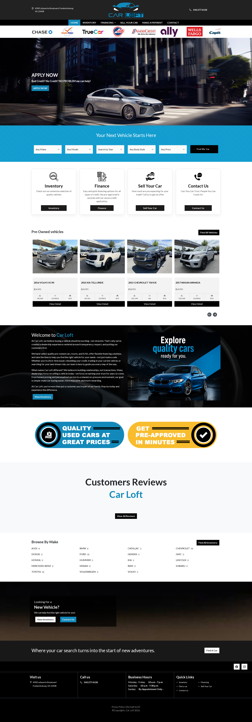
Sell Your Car (42, 88)
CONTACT (173, 22)
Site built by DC (133, 706)
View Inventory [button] (43, 396)
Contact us (183, 690)
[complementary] (243, 713)
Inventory (54, 208)
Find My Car (203, 149)
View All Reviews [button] (126, 516)
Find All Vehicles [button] (208, 232)
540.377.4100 (200, 9)
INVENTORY (89, 22)
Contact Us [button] (68, 619)
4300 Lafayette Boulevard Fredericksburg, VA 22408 (44, 684)
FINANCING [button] (107, 22)
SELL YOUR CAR (129, 22)
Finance (102, 208)
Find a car (183, 686)
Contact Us (198, 208)
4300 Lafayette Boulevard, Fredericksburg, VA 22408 (54, 10)
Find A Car (211, 650)
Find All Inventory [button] (207, 542)
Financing (205, 682)
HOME (74, 22)
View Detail (55, 303)
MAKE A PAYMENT (152, 22)
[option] (55, 273)
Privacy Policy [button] (118, 706)
